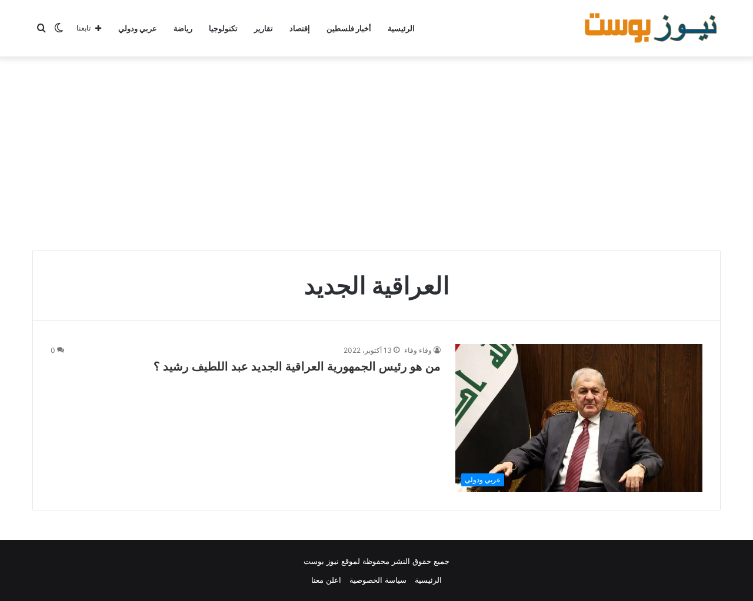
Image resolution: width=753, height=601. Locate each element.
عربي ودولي (137, 28)
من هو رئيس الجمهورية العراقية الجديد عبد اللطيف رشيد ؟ (297, 366)
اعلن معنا (326, 580)
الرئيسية (401, 28)
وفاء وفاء (418, 350)
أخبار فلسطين (348, 28)
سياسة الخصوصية (378, 580)
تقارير (263, 28)
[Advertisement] (376, 150)
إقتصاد (299, 28)
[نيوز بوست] (653, 28)
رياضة (183, 28)
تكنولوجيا (223, 28)
